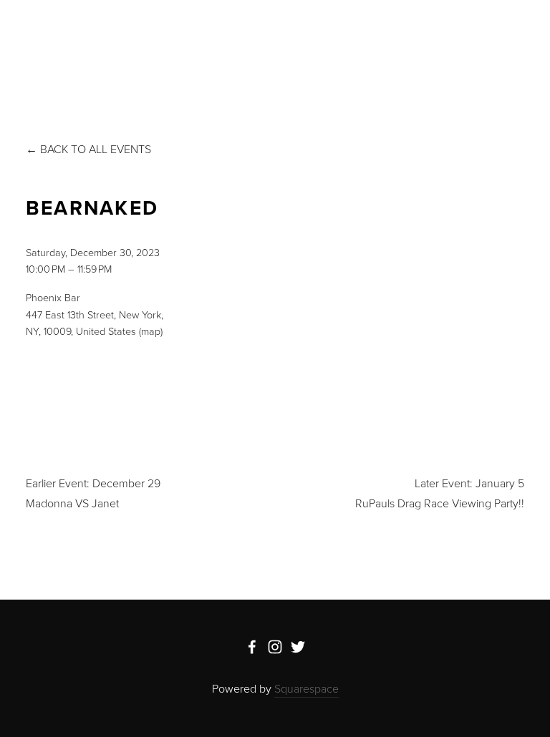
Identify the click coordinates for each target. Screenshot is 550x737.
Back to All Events (95, 149)
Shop (280, 44)
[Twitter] (298, 647)
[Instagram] (275, 647)
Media (176, 44)
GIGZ (127, 44)
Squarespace (306, 688)
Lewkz (229, 44)
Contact (339, 44)
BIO (86, 44)
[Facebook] (252, 647)
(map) (151, 330)
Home (41, 44)
